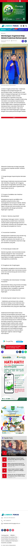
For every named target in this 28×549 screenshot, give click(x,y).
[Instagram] (13, 530)
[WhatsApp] (25, 352)
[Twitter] (20, 352)
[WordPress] (10, 530)
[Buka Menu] (23, 26)
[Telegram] (23, 352)
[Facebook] (17, 352)
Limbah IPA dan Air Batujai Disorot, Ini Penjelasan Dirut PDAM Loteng (16, 475)
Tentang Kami (4, 535)
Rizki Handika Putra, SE (5, 40)
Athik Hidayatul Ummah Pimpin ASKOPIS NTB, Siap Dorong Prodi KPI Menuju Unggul (16, 459)
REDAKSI (12, 535)
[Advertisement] (14, 495)
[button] (21, 26)
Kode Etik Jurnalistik (6, 542)
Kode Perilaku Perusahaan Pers (9, 537)
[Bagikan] (25, 41)
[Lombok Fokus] (10, 26)
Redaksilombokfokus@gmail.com (12, 523)
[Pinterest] (7, 530)
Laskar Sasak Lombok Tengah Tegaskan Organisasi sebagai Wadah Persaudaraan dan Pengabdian (15, 469)
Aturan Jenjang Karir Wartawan (9, 541)
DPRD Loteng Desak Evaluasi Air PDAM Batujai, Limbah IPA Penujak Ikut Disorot (16, 464)
